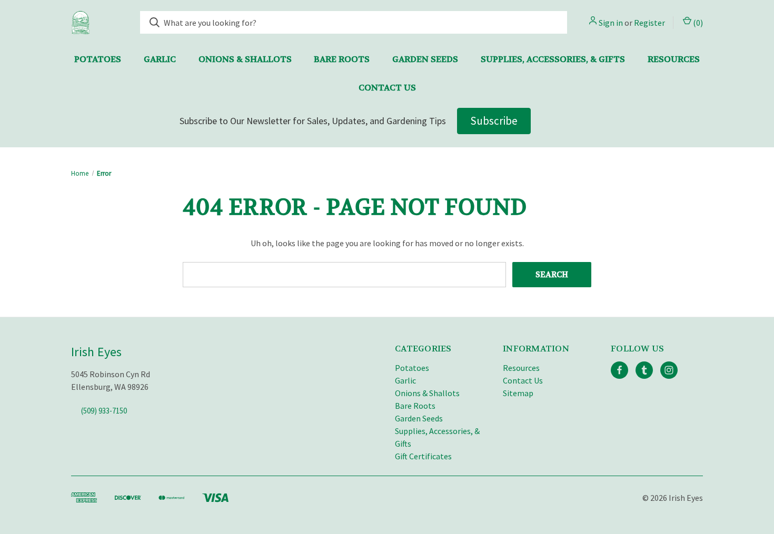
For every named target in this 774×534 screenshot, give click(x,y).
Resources (674, 59)
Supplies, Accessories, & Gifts (553, 59)
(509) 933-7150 (104, 411)
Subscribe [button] (494, 121)
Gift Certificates (423, 456)
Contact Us (387, 87)
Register (649, 22)
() (697, 22)
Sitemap (518, 393)
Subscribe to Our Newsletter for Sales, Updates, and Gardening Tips (313, 121)
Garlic (160, 59)
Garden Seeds (425, 59)
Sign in (611, 22)
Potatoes (97, 59)
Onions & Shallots (245, 59)
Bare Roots (342, 59)
